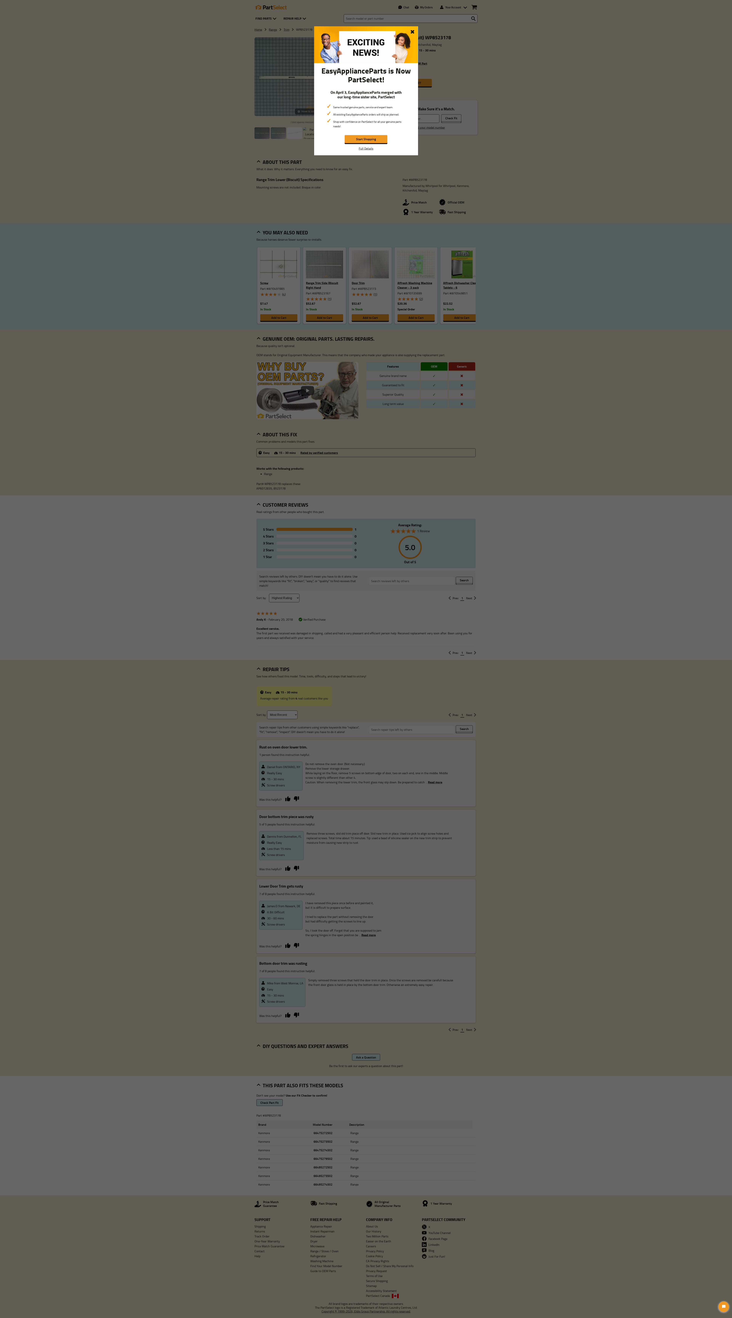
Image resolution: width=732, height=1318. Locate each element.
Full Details (366, 148)
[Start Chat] (723, 1306)
